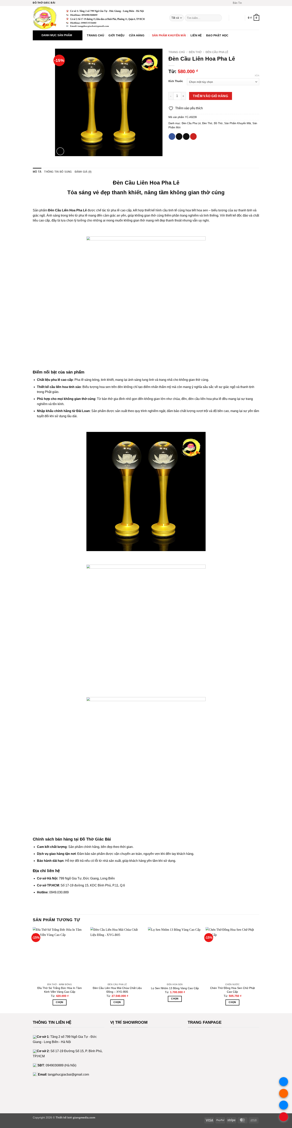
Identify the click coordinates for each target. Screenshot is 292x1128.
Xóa (257, 75)
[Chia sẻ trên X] (179, 136)
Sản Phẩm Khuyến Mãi (169, 35)
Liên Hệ (196, 35)
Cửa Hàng (136, 35)
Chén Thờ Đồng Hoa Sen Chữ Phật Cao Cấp (232, 989)
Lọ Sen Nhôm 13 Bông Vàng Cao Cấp (175, 988)
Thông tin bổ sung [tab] (58, 171)
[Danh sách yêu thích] (233, 18)
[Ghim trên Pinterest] (193, 136)
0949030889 (55, 1065)
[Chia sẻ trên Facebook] (172, 136)
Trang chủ (176, 52)
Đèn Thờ (195, 52)
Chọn (59, 1002)
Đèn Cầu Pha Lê (217, 52)
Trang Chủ (95, 35)
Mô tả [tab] (37, 171)
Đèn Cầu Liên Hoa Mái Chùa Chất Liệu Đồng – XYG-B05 (117, 989)
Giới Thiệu (116, 35)
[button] (235, 3)
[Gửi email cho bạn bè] (186, 136)
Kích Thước (175, 81)
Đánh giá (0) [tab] (83, 171)
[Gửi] (218, 18)
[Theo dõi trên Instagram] (249, 3)
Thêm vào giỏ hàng (210, 96)
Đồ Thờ (218, 123)
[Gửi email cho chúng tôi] (257, 3)
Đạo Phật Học (217, 35)
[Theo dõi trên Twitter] (253, 3)
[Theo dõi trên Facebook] (246, 3)
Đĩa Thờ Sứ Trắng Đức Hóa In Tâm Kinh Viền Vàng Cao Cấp (59, 989)
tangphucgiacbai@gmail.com (68, 1074)
